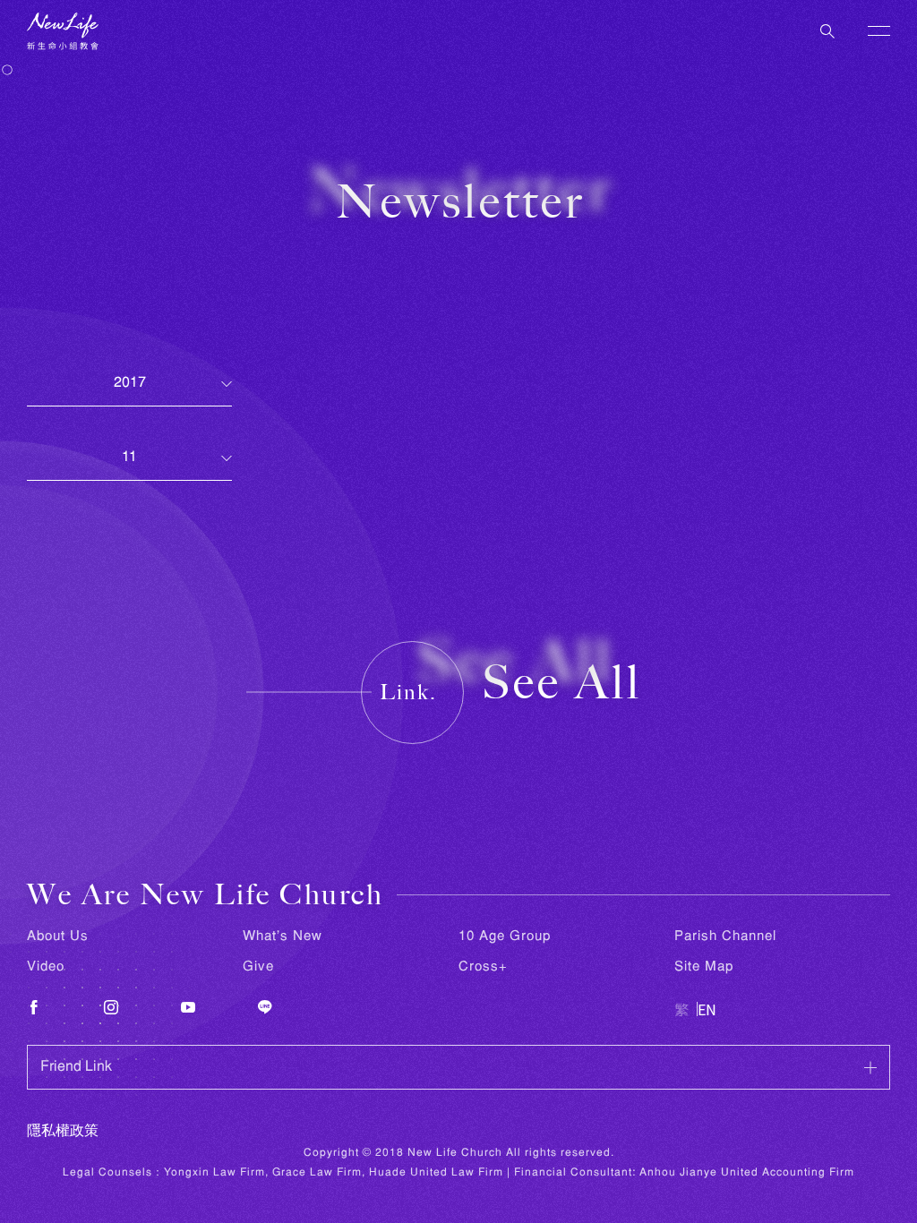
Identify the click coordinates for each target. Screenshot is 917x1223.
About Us (58, 936)
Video (45, 967)
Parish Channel (725, 936)
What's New (282, 936)
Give (258, 967)
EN (707, 1009)
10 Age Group (504, 936)
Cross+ (483, 967)
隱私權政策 (63, 1132)
